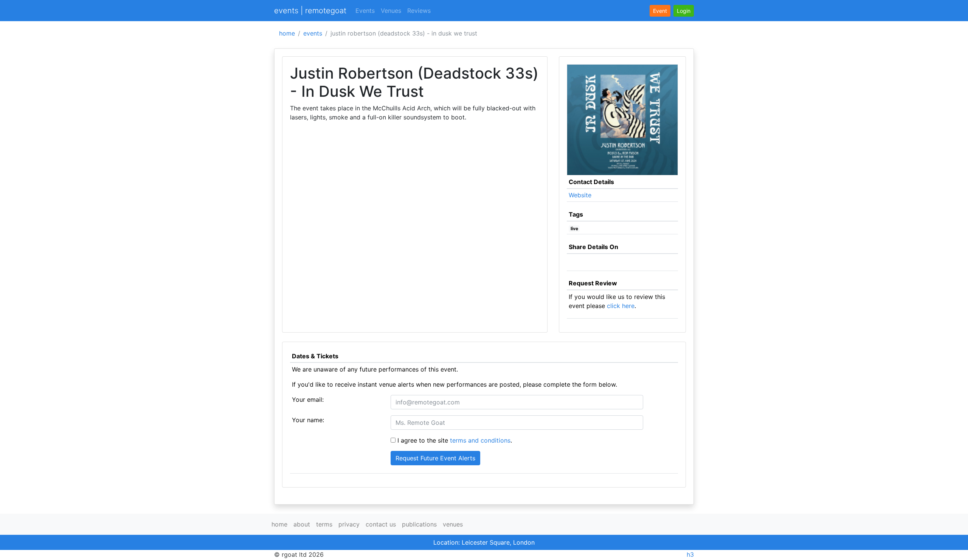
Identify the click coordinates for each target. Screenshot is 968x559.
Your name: (308, 420)
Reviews (419, 10)
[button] (683, 11)
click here (620, 306)
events (312, 33)
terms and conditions (480, 440)
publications (419, 524)
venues (453, 524)
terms (324, 524)
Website (580, 195)
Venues (391, 10)
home (287, 33)
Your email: (308, 399)
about (301, 524)
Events (365, 10)
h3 (690, 554)
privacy (349, 524)
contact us (381, 524)
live (574, 228)
